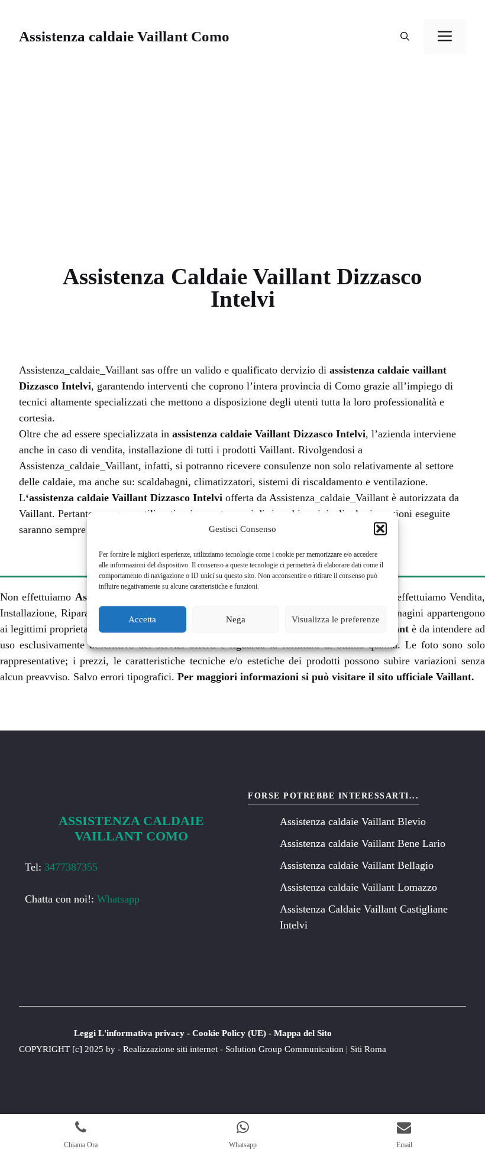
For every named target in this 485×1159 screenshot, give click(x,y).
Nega (235, 619)
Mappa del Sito (303, 1033)
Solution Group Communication (284, 1049)
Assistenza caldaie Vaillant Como (124, 36)
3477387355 (71, 867)
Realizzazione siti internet (170, 1049)
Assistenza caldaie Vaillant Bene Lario (362, 843)
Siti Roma (368, 1049)
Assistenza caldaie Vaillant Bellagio (357, 865)
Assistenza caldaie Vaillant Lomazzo (358, 887)
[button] (380, 529)
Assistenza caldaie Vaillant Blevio (353, 821)
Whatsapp (118, 899)
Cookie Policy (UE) (229, 1033)
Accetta (142, 619)
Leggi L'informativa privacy (129, 1033)
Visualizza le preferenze (336, 619)
